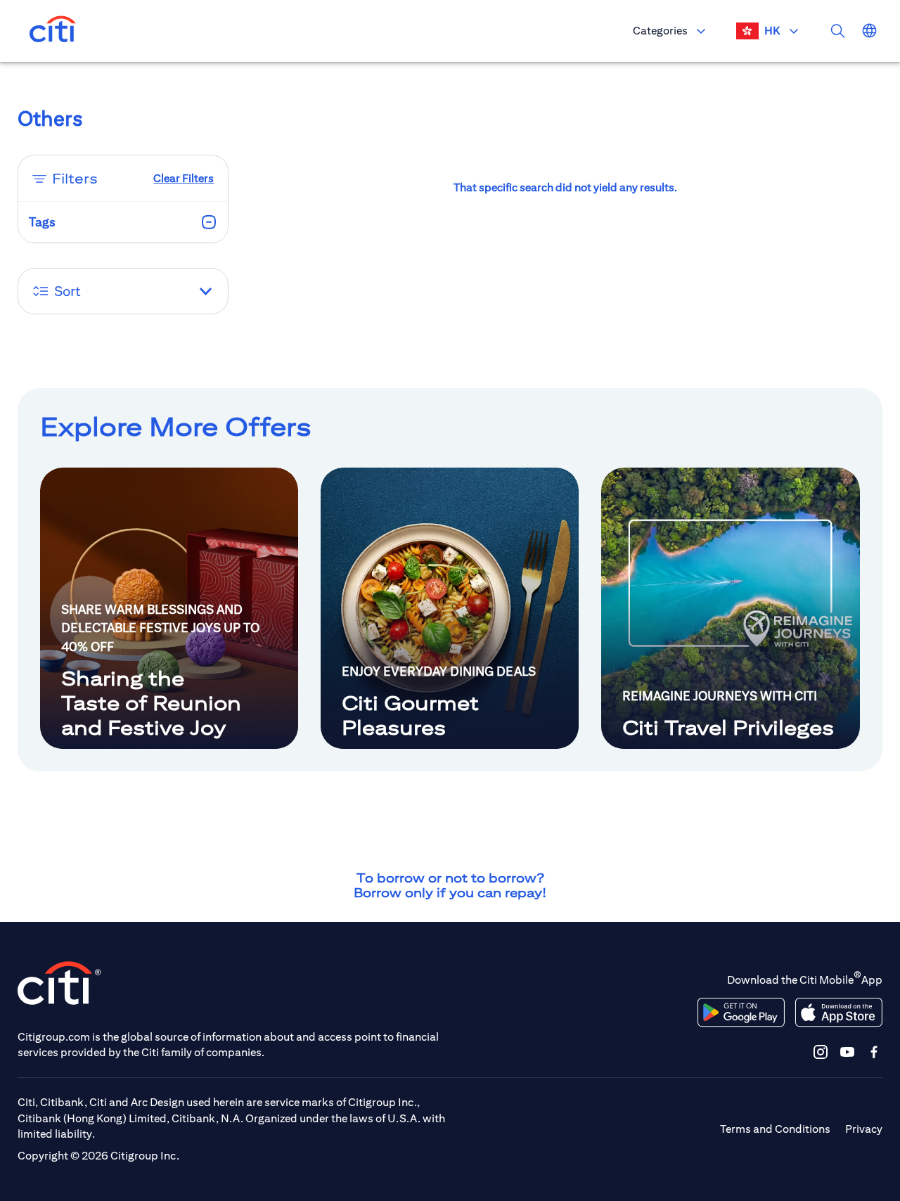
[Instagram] (820, 1051)
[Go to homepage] (53, 30)
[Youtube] (847, 1051)
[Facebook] (874, 1051)
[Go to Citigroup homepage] (60, 982)
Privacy (863, 1129)
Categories (660, 30)
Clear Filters (183, 178)
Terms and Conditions (775, 1129)
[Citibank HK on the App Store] (838, 1012)
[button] (123, 291)
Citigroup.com (54, 1036)
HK (772, 30)
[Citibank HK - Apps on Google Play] (741, 1012)
